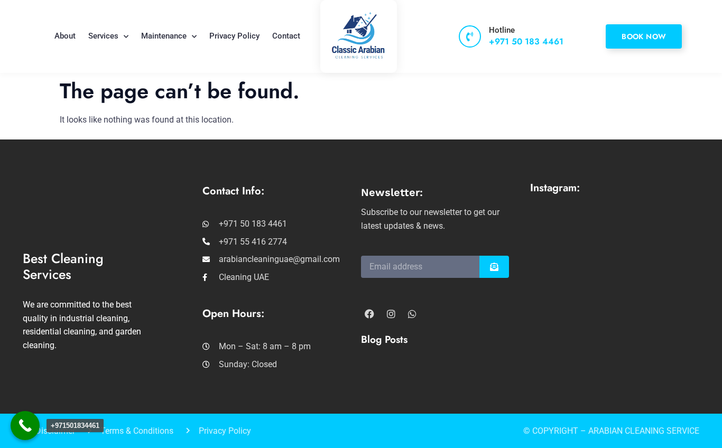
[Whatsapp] (412, 313)
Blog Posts (384, 339)
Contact (286, 36)
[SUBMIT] (494, 267)
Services (103, 36)
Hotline (502, 30)
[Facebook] (369, 313)
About (65, 36)
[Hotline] (470, 36)
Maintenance (164, 36)
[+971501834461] (25, 425)
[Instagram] (390, 313)
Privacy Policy (234, 36)
